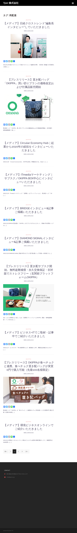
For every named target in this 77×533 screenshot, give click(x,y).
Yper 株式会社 (11, 3)
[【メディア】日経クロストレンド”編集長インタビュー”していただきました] (29, 46)
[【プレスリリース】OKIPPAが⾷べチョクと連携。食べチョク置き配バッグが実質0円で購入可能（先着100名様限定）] (28, 390)
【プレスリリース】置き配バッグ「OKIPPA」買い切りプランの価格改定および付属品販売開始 (28, 83)
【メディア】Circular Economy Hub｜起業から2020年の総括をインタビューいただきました (28, 146)
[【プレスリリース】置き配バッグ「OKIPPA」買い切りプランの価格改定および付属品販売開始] (28, 107)
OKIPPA (28, 20)
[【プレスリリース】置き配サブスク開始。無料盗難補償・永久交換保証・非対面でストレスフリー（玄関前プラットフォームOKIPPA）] (28, 297)
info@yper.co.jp (11, 477)
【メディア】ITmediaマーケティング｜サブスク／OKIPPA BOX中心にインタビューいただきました (28, 178)
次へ (27, 451)
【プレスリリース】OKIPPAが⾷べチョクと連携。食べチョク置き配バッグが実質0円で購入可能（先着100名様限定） (28, 366)
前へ (6, 451)
